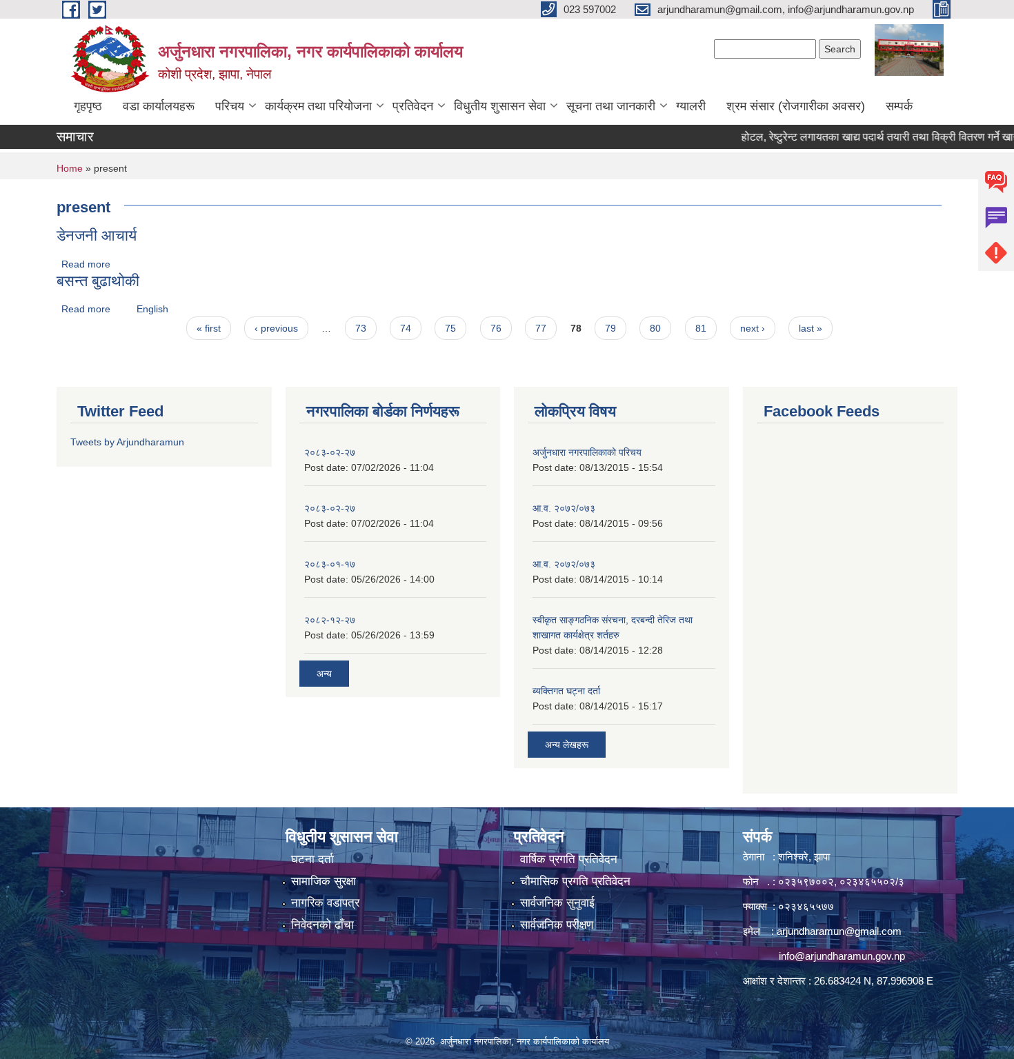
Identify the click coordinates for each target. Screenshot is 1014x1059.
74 (405, 328)
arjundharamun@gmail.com (839, 931)
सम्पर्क (899, 106)
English (152, 308)
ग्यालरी (691, 106)
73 (360, 328)
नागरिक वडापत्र (325, 902)
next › (752, 328)
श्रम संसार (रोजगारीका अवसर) (795, 106)
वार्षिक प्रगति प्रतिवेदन (568, 859)
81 (700, 328)
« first (209, 328)
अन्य (324, 673)
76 (495, 328)
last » (810, 328)
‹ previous (276, 328)
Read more (85, 264)
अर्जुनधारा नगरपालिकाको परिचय (587, 452)
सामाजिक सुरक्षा (323, 881)
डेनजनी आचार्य (97, 235)
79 (610, 328)
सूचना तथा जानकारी (610, 106)
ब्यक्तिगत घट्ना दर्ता (566, 690)
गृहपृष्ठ (88, 106)
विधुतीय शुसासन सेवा (500, 106)
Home (70, 168)
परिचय (229, 106)
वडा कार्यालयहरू (159, 106)
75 (450, 328)
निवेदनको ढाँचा (322, 924)
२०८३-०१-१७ (329, 563)
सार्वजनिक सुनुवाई (557, 902)
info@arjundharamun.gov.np (842, 956)
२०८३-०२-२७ (329, 452)
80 (655, 328)
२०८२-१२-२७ (329, 619)
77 (540, 328)
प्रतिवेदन (412, 106)
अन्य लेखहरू (566, 744)
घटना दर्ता (312, 859)
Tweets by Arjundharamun (127, 441)
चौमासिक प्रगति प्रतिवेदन (575, 881)
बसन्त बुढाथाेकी (98, 281)
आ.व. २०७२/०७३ (564, 508)
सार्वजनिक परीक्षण (556, 924)
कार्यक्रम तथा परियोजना (318, 106)
